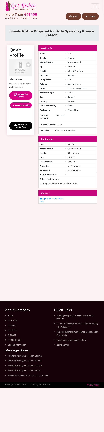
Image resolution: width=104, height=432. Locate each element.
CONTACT (12, 325)
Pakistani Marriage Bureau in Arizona (25, 360)
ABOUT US (12, 320)
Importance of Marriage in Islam (71, 340)
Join (75, 16)
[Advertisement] (67, 230)
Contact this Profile (22, 95)
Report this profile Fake (21, 126)
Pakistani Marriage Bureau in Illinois (24, 370)
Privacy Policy (93, 385)
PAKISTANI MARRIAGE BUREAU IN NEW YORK (28, 375)
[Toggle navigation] (95, 6)
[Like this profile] (28, 65)
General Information (17, 345)
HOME (10, 315)
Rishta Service (62, 345)
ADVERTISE (12, 330)
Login (91, 16)
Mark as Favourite (22, 105)
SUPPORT (12, 335)
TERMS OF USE (14, 340)
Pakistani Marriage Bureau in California (25, 365)
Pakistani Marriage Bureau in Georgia (25, 356)
